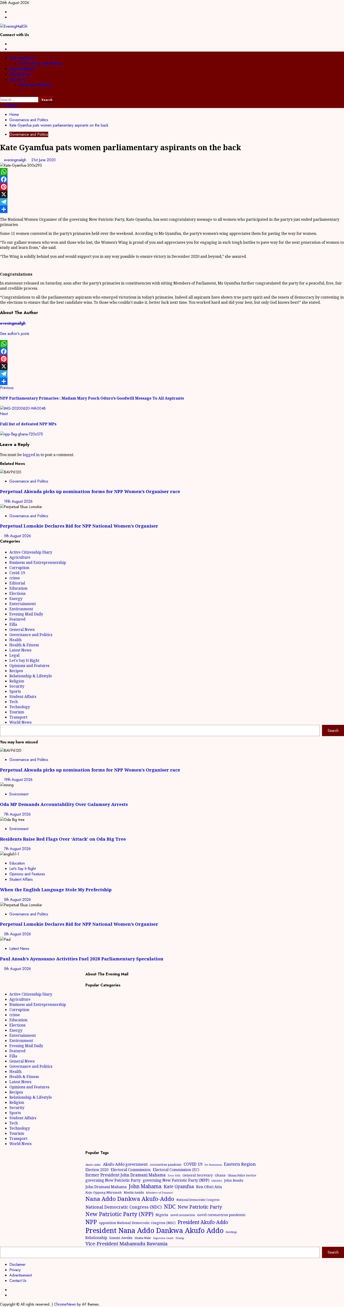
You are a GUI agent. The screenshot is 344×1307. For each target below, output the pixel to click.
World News (20, 74)
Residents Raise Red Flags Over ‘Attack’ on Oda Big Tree (63, 839)
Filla (13, 624)
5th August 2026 (17, 536)
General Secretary (198, 1175)
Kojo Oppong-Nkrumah (103, 1192)
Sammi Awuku (120, 1238)
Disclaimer (17, 1264)
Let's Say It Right (24, 660)
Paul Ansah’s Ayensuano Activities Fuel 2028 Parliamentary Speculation (81, 959)
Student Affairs (22, 696)
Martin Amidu (134, 1192)
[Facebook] (172, 179)
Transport (18, 717)
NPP (91, 1222)
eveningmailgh (15, 160)
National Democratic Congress (198, 1200)
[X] (172, 194)
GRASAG (216, 1180)
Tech (13, 701)
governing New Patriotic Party (113, 1180)
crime (14, 577)
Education (18, 588)
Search (333, 730)
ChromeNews (65, 1304)
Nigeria (162, 1214)
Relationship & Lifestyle (30, 675)
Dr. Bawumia (213, 1164)
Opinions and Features (29, 665)
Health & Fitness (24, 645)
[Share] (172, 209)
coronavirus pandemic (166, 1165)
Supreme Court (163, 1238)
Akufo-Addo (93, 1164)
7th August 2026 (17, 814)
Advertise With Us (35, 85)
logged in (31, 454)
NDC (170, 1206)
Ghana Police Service (242, 1175)
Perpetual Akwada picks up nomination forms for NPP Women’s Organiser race (90, 491)
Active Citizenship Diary (30, 552)
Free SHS (174, 1175)
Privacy (15, 1270)
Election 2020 (97, 1169)
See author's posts (14, 333)
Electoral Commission (131, 1169)
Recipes (16, 670)
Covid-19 (17, 572)
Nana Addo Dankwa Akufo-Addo (129, 1198)
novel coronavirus (182, 1215)
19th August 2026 (18, 501)
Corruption (19, 567)
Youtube (10, 105)
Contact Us (17, 1280)
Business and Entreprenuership (37, 562)
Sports (15, 691)
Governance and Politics (40, 63)
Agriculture (19, 557)
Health (15, 639)
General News (22, 58)
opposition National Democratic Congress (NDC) (137, 1223)
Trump (180, 1238)
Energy (15, 598)
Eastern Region (240, 1164)
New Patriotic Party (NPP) (119, 1214)
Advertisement (20, 1275)
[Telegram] (172, 202)
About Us (17, 79)
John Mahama (145, 1186)
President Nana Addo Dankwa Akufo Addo (154, 1230)
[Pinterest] (172, 187)
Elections (17, 593)
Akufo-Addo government (125, 1164)
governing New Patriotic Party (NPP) (176, 1180)
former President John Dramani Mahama (125, 1175)
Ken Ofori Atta (209, 1186)
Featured (17, 619)
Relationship (96, 1237)
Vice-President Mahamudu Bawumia (126, 1243)
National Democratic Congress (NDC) (123, 1207)
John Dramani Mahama (106, 1186)
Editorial (17, 583)
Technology (19, 706)
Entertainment (22, 68)
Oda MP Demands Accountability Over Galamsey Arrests (64, 804)
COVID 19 (193, 1164)
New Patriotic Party (200, 1206)
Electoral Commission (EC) (176, 1169)
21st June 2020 (43, 160)
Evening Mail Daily (26, 614)
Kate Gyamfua (179, 1186)
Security (16, 686)
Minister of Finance (159, 1192)
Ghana (220, 1175)
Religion (16, 681)
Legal (14, 655)
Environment (21, 608)
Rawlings (231, 1232)
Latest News (20, 650)
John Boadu (233, 1180)
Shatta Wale (143, 1238)
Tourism (16, 712)
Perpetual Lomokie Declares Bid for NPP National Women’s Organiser (79, 526)
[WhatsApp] (172, 172)
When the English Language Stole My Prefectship (56, 889)
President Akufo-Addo (203, 1222)
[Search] (1, 94)
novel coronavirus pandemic (221, 1214)
